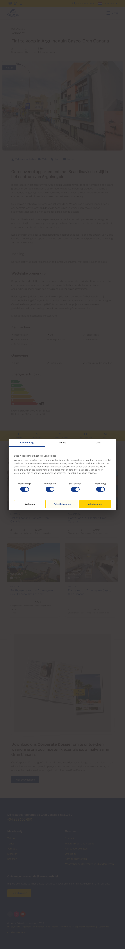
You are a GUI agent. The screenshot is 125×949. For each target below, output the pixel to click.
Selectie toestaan (62, 504)
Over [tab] (98, 442)
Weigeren (30, 504)
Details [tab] (62, 442)
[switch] (50, 489)
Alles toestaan (95, 504)
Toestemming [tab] (27, 442)
